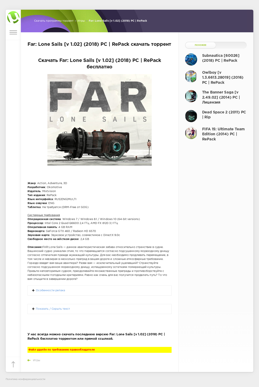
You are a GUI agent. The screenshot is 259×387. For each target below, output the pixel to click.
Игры (36, 360)
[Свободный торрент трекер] (13, 17)
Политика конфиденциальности (26, 379)
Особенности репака (50, 290)
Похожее (200, 45)
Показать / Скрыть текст (53, 309)
